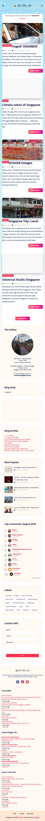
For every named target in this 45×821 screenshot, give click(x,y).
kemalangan (7, 45)
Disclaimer (30, 813)
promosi (5, 162)
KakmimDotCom (7, 722)
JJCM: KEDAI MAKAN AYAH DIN (24, 498)
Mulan (14, 564)
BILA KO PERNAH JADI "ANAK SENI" (16, 449)
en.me (4, 796)
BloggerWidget (37, 578)
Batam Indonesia (27, 595)
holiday (5, 101)
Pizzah (14, 530)
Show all (22, 18)
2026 (8, 436)
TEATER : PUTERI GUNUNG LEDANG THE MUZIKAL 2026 (26, 478)
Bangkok (16, 595)
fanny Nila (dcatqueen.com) (21, 549)
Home (14, 813)
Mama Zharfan (17, 535)
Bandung (8, 595)
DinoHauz (17, 573)
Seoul (18, 610)
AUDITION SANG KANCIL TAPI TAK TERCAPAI (19, 451)
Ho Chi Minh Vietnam (18, 603)
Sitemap (21, 813)
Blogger (37, 817)
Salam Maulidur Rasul (9, 803)
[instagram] (22, 682)
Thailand (34, 610)
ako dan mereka (8, 275)
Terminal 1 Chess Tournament (12, 752)
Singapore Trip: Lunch (23, 221)
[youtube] (27, 682)
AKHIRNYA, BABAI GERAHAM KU (25, 468)
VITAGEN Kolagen (20, 163)
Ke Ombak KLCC (7, 792)
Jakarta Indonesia (11, 606)
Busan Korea (9, 599)
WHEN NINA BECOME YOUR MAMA (26, 488)
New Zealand (10, 610)
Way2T (21, 817)
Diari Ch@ (5, 716)
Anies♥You (5, 790)
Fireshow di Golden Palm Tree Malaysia (15, 763)
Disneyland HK (20, 599)
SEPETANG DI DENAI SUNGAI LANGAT (14, 797)
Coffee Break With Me (9, 703)
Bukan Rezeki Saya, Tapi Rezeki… (13, 779)
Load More (23, 318)
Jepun (21, 606)
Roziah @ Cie (17, 554)
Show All (5, 727)
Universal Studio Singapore (21, 279)
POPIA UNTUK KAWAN (11, 447)
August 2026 (11, 438)
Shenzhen (26, 610)
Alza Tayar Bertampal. (9, 718)
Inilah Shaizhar (7, 695)
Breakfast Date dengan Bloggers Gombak (16, 705)
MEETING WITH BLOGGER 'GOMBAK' (16, 441)
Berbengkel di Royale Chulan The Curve (15, 723)
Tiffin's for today (7, 758)
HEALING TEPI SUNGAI (11, 445)
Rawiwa (15, 540)
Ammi (14, 544)
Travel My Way (7, 783)
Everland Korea (32, 599)
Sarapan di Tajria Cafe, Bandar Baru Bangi (16, 746)
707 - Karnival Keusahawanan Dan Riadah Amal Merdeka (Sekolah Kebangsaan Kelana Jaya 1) (21, 698)
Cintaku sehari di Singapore (21, 105)
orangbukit (5, 801)
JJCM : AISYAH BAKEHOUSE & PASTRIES (17, 439)
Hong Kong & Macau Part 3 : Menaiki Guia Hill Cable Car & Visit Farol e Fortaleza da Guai (22, 785)
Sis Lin (14, 559)
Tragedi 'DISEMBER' (24, 46)
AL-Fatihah (8, 443)
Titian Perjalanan (8, 777)
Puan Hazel (16, 569)
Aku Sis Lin (5, 708)
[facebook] (17, 682)
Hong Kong (31, 603)
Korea (27, 606)
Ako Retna (7, 50)
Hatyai (8, 603)
